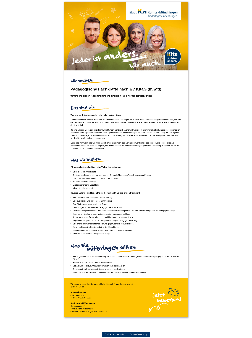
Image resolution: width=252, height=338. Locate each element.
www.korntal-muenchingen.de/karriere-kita (88, 311)
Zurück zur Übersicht (114, 334)
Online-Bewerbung (138, 334)
